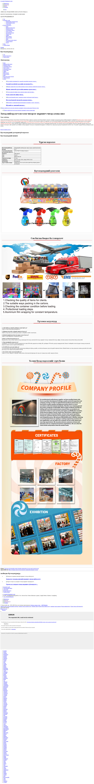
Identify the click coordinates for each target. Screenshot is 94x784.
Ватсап (4, 610)
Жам (7, 39)
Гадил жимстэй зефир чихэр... (15, 94)
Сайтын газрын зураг (35, 605)
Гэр (4, 19)
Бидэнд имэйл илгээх (6, 129)
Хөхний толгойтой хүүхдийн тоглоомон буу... (19, 84)
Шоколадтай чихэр (10, 27)
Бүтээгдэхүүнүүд (7, 25)
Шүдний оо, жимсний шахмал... (15, 105)
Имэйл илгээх (4, 608)
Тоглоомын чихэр (10, 30)
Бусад (7, 42)
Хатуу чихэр (9, 31)
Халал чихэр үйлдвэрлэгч (77, 606)
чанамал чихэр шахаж (55, 606)
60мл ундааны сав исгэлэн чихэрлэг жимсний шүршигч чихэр (23, 569)
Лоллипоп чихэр (10, 32)
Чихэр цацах (9, 37)
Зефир (7, 35)
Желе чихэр (8, 36)
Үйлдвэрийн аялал (10, 22)
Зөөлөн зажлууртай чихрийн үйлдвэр (9, 606)
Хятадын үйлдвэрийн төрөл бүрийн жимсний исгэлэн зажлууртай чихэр (21, 568)
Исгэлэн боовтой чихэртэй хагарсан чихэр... (19, 100)
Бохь (7, 26)
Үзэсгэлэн (8, 24)
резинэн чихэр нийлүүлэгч (25, 606)
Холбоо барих (6, 45)
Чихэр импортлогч (65, 606)
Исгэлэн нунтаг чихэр (11, 40)
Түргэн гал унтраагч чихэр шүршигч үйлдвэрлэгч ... (22, 584)
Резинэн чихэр (9, 29)
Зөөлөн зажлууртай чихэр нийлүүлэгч (41, 606)
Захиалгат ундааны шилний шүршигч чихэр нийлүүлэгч (23, 579)
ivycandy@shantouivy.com (6, 1)
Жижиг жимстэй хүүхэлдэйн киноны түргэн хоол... (21, 89)
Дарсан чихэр (9, 41)
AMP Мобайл (44, 605)
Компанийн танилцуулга (12, 21)
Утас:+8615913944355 (8, 596)
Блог (4, 43)
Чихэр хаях (8, 34)
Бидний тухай (6, 20)
